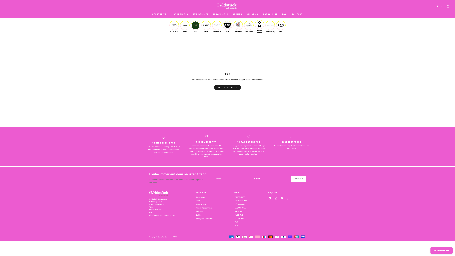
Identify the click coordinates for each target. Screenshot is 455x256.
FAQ (284, 14)
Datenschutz (201, 204)
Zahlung (199, 215)
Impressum (200, 197)
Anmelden (298, 179)
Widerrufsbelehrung (204, 208)
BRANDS (237, 14)
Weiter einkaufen (227, 87)
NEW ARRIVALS (179, 14)
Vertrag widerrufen (441, 250)
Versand (199, 211)
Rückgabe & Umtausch (205, 218)
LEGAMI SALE (220, 14)
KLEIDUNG (252, 14)
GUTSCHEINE (270, 14)
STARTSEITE (159, 14)
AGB (198, 201)
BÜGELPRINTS (200, 14)
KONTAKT (297, 14)
